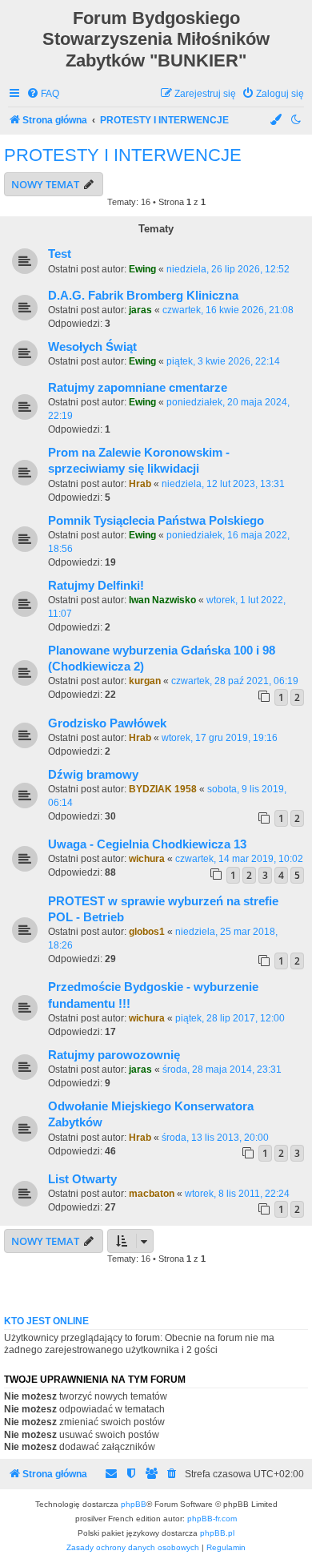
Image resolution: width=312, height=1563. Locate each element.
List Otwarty (82, 1179)
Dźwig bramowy (93, 774)
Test (59, 254)
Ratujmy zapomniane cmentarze (137, 387)
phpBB (133, 1504)
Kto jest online (46, 1321)
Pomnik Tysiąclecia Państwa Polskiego (156, 520)
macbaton (151, 1193)
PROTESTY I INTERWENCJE (123, 155)
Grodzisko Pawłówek (107, 723)
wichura (147, 858)
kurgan (145, 681)
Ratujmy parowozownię (114, 1055)
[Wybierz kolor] (277, 120)
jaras (140, 310)
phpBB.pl (217, 1533)
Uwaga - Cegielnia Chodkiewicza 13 (147, 844)
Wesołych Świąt (92, 346)
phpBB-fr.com (212, 1518)
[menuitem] (42, 94)
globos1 (147, 931)
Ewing (142, 269)
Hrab (140, 483)
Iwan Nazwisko (162, 600)
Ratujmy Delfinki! (96, 585)
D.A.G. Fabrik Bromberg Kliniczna (143, 295)
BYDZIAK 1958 (163, 789)
